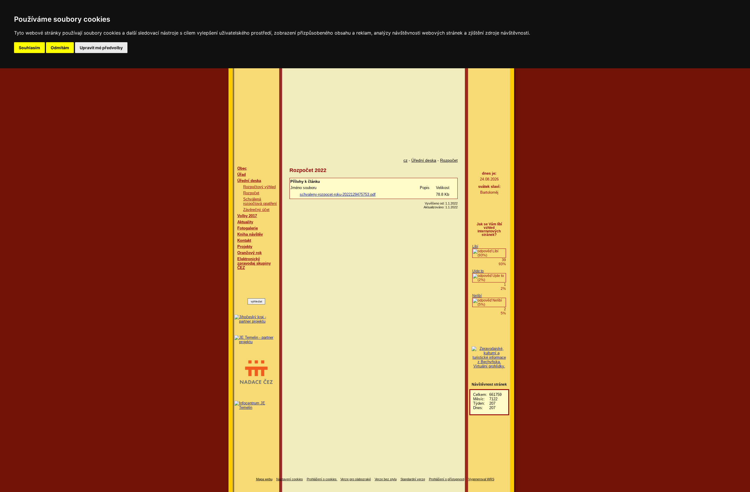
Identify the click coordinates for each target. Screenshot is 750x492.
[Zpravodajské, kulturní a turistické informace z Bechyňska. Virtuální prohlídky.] (489, 357)
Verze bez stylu (386, 479)
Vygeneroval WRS (481, 479)
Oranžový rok (249, 253)
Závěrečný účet (256, 209)
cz (405, 160)
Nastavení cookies (289, 479)
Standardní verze (412, 479)
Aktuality (245, 222)
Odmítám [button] (60, 47)
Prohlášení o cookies (322, 479)
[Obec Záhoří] (375, 108)
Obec (242, 168)
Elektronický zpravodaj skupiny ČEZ (254, 263)
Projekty (244, 246)
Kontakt (244, 240)
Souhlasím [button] (29, 47)
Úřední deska (249, 180)
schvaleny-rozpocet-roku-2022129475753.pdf (338, 195)
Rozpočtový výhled (259, 187)
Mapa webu (264, 479)
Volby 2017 (247, 216)
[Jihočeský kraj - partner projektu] (256, 319)
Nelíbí (477, 296)
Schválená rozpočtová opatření (260, 201)
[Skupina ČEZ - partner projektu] (256, 339)
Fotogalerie (247, 228)
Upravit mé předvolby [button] (101, 47)
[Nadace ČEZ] (256, 372)
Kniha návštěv (250, 234)
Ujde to (478, 271)
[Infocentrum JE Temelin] (256, 405)
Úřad (241, 174)
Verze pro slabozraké (355, 479)
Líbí (475, 246)
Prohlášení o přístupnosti (446, 479)
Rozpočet (251, 193)
